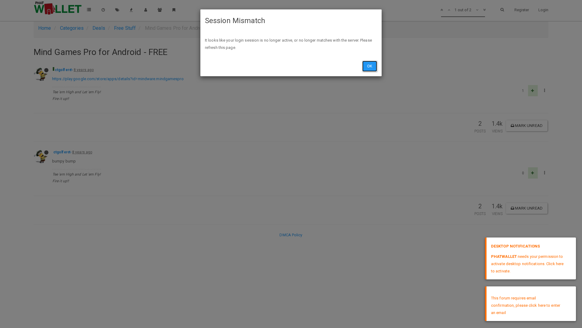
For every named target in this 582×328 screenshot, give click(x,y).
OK (369, 66)
